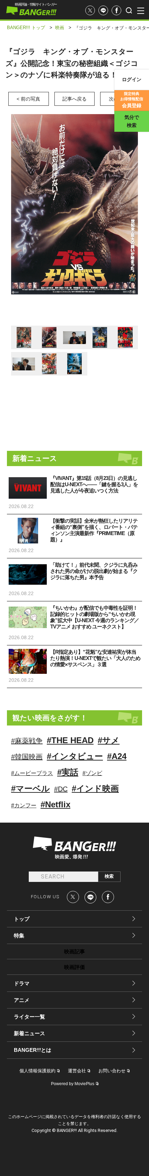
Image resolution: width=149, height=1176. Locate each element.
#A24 (116, 756)
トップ (21, 919)
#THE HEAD (70, 740)
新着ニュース (29, 1033)
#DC (61, 789)
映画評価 (74, 967)
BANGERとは (32, 1050)
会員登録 (131, 100)
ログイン (131, 79)
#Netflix (55, 804)
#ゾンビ (92, 773)
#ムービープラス (32, 773)
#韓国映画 (27, 757)
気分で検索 (131, 121)
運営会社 (77, 1070)
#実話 (67, 772)
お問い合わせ (111, 1070)
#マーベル (30, 788)
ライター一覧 (29, 1017)
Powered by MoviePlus (72, 1083)
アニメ (21, 1000)
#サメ (109, 740)
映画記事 (74, 951)
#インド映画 (95, 788)
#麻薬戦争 (27, 741)
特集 (19, 935)
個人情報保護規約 (37, 1070)
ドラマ (21, 983)
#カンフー (23, 805)
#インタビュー (75, 756)
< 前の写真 (28, 99)
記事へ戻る (74, 99)
